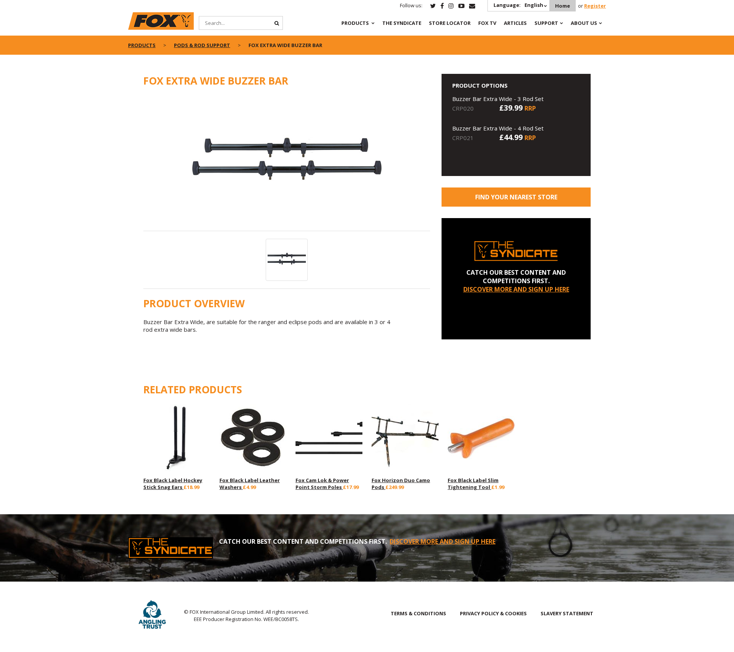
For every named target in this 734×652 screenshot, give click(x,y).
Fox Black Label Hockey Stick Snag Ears (172, 484)
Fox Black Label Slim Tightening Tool (473, 484)
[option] (286, 163)
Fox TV (487, 23)
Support (546, 23)
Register (595, 5)
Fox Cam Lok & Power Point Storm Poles (322, 484)
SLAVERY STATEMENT (567, 613)
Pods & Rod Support (202, 45)
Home (562, 5)
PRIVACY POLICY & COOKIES (493, 613)
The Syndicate (401, 23)
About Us (584, 23)
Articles (515, 23)
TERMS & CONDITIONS (418, 613)
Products (355, 23)
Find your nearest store (516, 197)
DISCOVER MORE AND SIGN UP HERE (516, 289)
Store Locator (450, 23)
